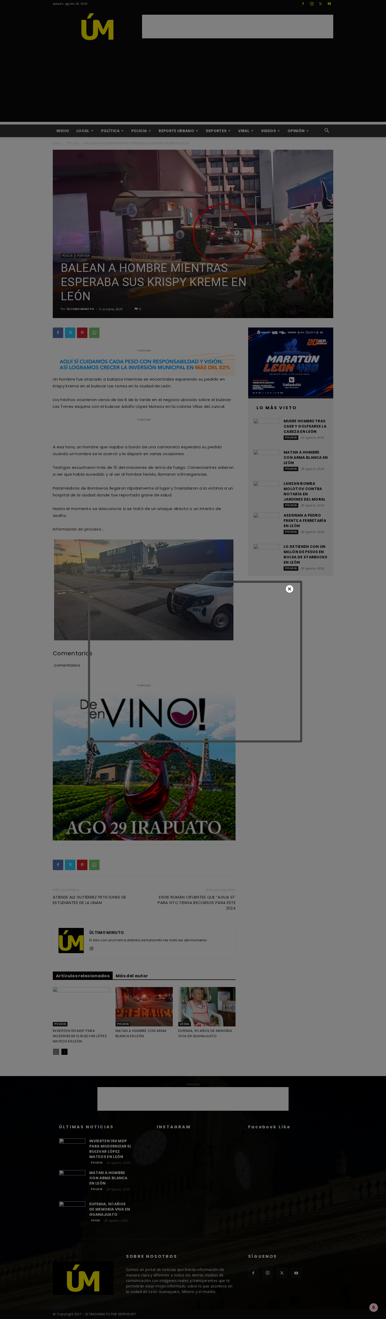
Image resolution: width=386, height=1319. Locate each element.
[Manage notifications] (373, 1307)
